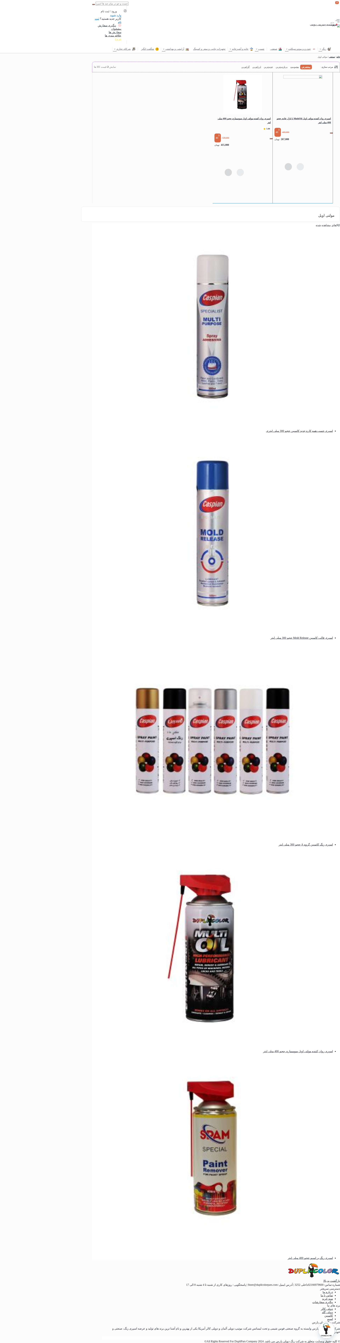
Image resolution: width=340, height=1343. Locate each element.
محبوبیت (294, 67)
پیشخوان (116, 28)
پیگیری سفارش (107, 25)
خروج (118, 38)
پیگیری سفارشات (322, 1302)
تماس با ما (327, 1295)
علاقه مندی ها (113, 35)
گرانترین (245, 67)
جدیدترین (268, 67)
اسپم (330, 1318)
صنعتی (332, 57)
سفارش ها (115, 32)
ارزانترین (256, 67)
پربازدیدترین (282, 67)
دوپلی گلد (327, 1312)
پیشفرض (306, 67)
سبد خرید (327, 1298)
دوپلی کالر (327, 1308)
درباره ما (328, 1292)
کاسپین (328, 1315)
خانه (338, 57)
